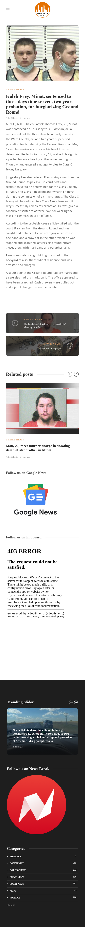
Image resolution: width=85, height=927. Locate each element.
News (43, 890)
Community (43, 863)
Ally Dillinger (12, 118)
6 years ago (25, 118)
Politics (43, 897)
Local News (43, 883)
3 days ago (18, 746)
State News (52, 344)
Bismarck (43, 856)
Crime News (15, 89)
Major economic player (50, 348)
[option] (42, 420)
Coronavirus (43, 870)
